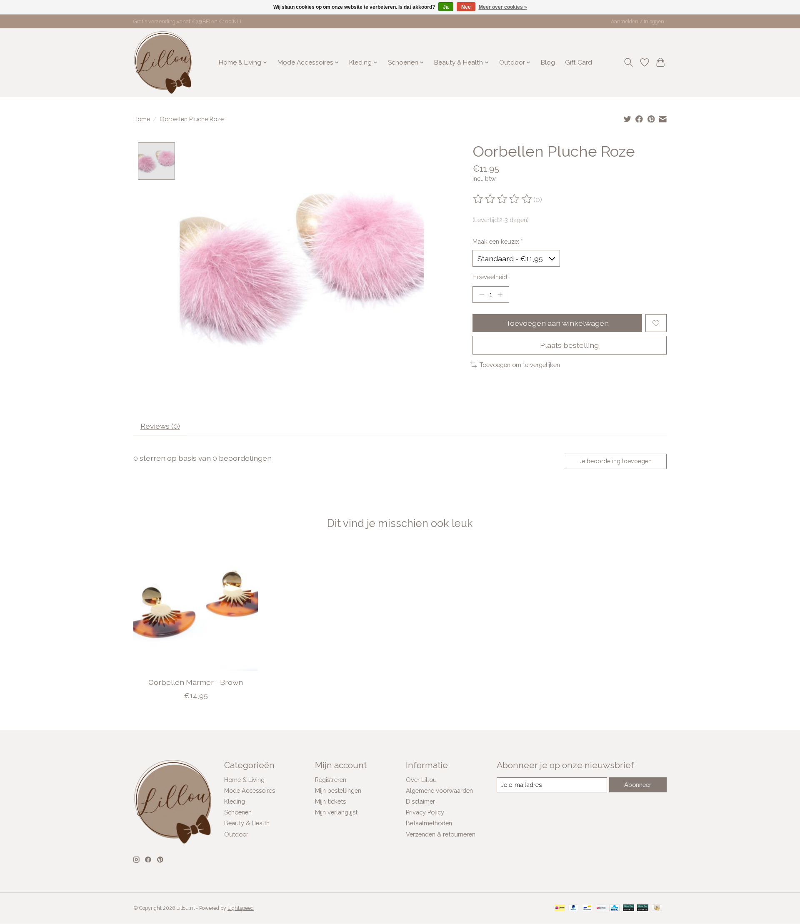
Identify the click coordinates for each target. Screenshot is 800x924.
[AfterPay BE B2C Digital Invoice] (628, 908)
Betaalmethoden (429, 823)
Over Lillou (421, 779)
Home (141, 118)
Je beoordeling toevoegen (615, 461)
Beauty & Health (247, 823)
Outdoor (236, 834)
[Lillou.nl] (162, 62)
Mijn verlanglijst (336, 812)
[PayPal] (573, 908)
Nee (466, 7)
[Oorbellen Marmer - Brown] (195, 608)
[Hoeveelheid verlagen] (482, 294)
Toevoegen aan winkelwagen (557, 323)
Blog (548, 62)
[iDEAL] (560, 908)
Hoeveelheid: (490, 276)
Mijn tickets (330, 801)
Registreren (330, 779)
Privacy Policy (425, 812)
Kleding (234, 801)
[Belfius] (601, 908)
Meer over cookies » (503, 7)
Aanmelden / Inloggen (637, 22)
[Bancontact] (587, 908)
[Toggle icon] (628, 62)
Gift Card (578, 62)
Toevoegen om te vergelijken (520, 364)
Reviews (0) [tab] (160, 426)
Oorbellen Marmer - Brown (195, 682)
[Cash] (657, 908)
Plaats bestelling (569, 345)
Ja (446, 7)
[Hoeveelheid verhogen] (500, 294)
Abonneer (637, 784)
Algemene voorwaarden (439, 790)
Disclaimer (420, 801)
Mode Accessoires (249, 790)
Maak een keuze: (497, 241)
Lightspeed (241, 908)
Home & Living (244, 779)
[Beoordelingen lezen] (502, 199)
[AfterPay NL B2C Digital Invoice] (642, 908)
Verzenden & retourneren (440, 834)
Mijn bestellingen (338, 790)
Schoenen (238, 812)
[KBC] (614, 908)
